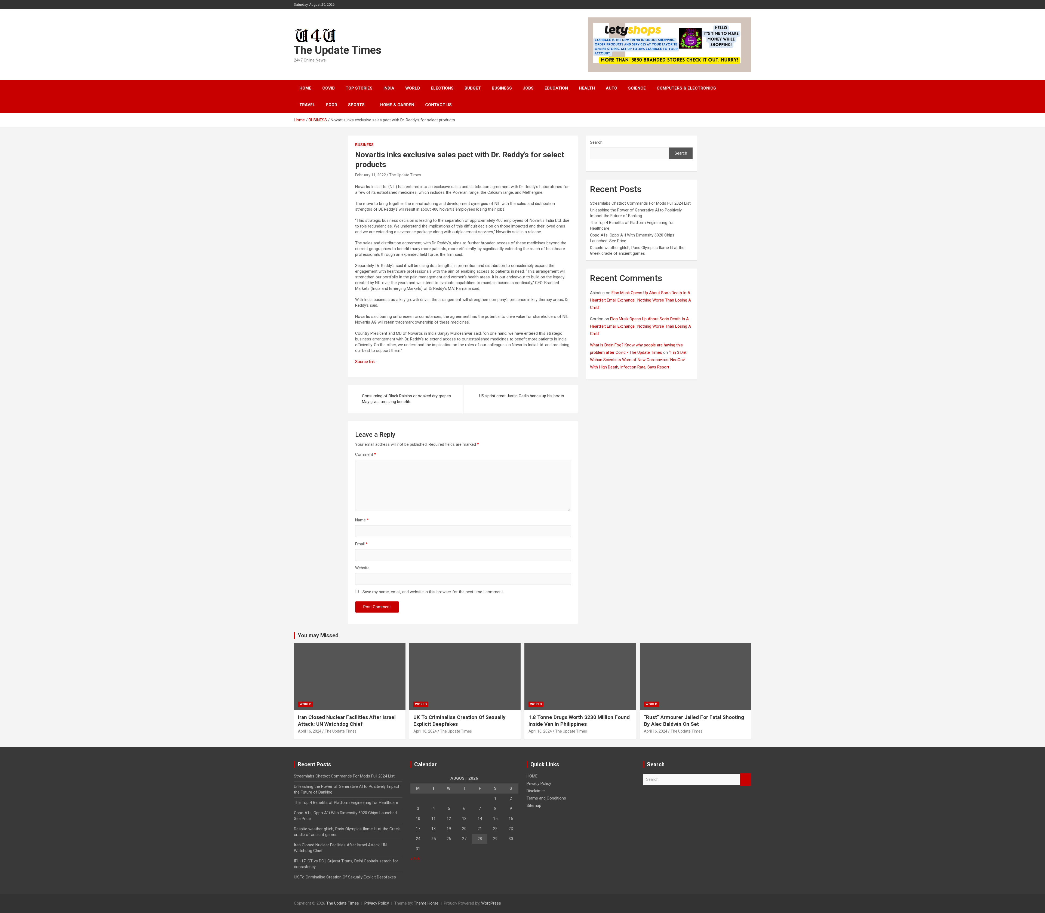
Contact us (438, 104)
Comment (365, 454)
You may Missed (318, 635)
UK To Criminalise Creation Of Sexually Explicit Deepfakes (345, 877)
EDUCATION (556, 88)
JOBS (528, 88)
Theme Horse (426, 903)
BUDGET (473, 88)
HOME (305, 88)
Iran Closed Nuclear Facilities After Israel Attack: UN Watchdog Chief (347, 720)
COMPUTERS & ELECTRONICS (686, 88)
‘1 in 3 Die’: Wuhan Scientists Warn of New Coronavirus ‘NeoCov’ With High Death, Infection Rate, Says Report (638, 360)
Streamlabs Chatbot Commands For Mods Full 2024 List (640, 203)
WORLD (412, 88)
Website (362, 567)
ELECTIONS (442, 88)
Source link (365, 361)
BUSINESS (502, 88)
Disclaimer (536, 790)
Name (362, 520)
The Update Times (338, 50)
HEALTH (587, 88)
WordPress (491, 903)
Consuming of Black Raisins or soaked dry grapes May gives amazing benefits (406, 399)
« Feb (415, 858)
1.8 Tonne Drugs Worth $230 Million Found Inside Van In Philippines (579, 720)
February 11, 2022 (370, 175)
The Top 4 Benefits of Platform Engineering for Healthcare (346, 802)
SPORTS (356, 104)
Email (361, 544)
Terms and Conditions (546, 798)
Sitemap (534, 805)
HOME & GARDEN (397, 104)
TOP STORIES (359, 88)
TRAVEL (307, 104)
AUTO (611, 88)
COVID (328, 88)
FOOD (331, 104)
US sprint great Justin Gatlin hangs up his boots (521, 396)
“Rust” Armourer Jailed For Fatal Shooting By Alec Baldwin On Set (694, 720)
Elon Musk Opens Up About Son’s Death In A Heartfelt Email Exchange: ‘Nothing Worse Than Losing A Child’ (640, 300)
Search (596, 142)
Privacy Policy (539, 783)
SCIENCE (637, 88)
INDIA (388, 88)
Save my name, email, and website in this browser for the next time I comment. (433, 591)
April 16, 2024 (309, 731)
